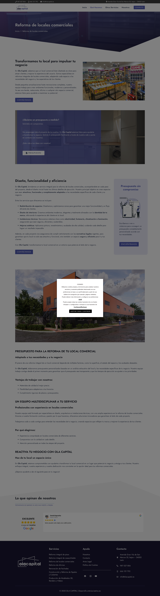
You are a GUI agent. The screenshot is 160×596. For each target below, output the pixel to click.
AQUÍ (80, 299)
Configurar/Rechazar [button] (80, 307)
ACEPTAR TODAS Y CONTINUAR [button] (80, 311)
